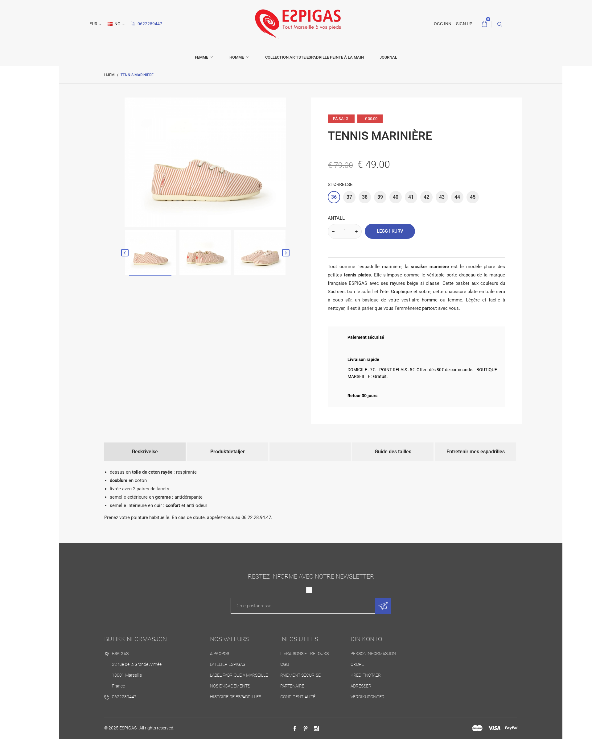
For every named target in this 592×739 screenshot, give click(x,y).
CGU (284, 664)
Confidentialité (297, 696)
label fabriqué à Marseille (239, 675)
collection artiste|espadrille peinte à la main (314, 57)
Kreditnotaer (366, 675)
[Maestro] (477, 728)
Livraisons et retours (304, 653)
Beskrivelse (145, 452)
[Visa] (494, 728)
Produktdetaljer (227, 452)
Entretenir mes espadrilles (475, 452)
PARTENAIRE (292, 685)
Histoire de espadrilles (235, 696)
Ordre (357, 664)
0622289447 (149, 23)
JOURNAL (388, 57)
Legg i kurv (390, 231)
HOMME (237, 57)
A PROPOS (219, 653)
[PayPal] (511, 728)
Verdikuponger (367, 696)
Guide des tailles (393, 452)
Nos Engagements (230, 685)
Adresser (361, 685)
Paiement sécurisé (300, 675)
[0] (484, 24)
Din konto (366, 639)
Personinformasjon (373, 653)
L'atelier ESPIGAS (227, 664)
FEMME (202, 57)
